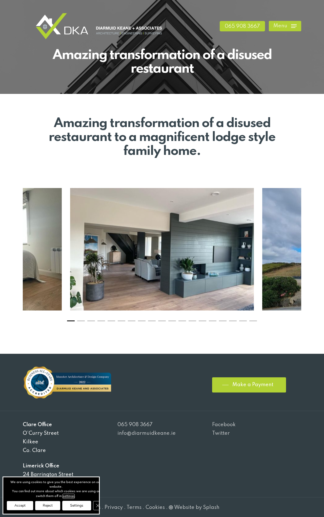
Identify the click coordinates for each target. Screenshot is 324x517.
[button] (285, 26)
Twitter (221, 433)
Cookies (155, 507)
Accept (20, 505)
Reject (48, 505)
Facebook (224, 424)
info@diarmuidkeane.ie (146, 433)
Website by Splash (196, 507)
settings (68, 496)
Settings (76, 505)
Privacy (114, 507)
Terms (134, 507)
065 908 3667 (135, 424)
